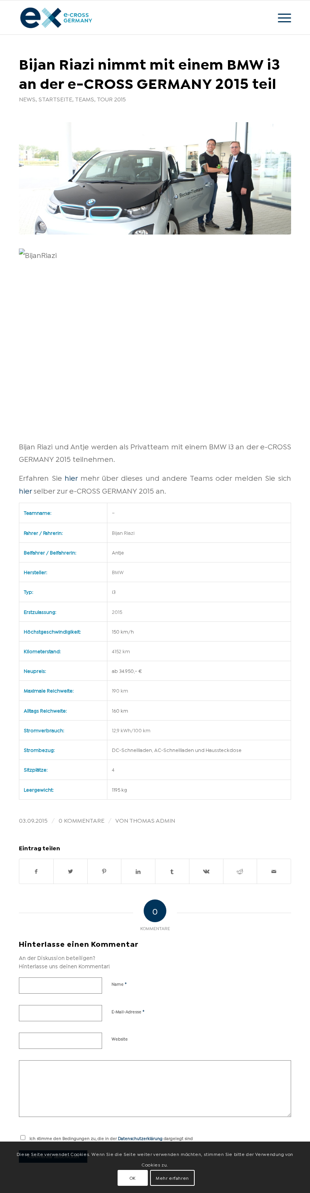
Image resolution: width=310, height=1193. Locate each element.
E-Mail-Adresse (128, 1011)
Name (119, 983)
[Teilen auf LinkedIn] (138, 871)
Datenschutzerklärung (140, 1138)
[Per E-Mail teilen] (274, 871)
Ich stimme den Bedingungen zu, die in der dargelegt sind (111, 1138)
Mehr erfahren (172, 1178)
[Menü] (280, 17)
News (27, 98)
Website (120, 1038)
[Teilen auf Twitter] (70, 871)
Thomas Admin (152, 819)
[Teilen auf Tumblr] (172, 871)
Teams (84, 98)
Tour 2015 (111, 98)
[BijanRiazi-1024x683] (155, 178)
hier (71, 477)
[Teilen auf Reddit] (240, 871)
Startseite (55, 98)
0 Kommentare (81, 819)
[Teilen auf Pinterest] (104, 871)
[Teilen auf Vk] (206, 871)
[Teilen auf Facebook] (36, 871)
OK (133, 1178)
